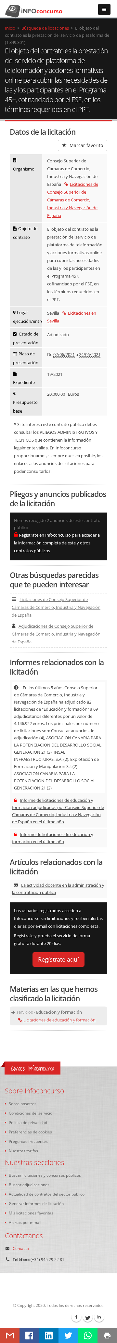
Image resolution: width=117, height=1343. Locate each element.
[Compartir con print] (107, 1335)
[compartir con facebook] (29, 1335)
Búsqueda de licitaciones (45, 28)
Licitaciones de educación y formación (59, 1020)
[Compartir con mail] (10, 1335)
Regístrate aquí (58, 959)
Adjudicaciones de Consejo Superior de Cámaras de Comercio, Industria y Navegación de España (56, 634)
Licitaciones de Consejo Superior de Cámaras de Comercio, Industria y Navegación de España (72, 199)
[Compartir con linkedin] (48, 1335)
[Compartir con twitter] (68, 1335)
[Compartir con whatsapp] (88, 1335)
